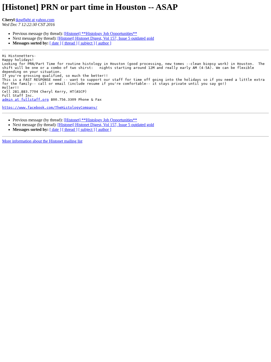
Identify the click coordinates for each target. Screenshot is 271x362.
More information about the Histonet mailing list (42, 141)
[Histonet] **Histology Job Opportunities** (100, 33)
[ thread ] (69, 43)
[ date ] (55, 43)
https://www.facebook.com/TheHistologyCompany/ (49, 107)
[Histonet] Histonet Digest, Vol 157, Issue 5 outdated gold (105, 38)
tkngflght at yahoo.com (35, 19)
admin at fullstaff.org (25, 99)
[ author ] (103, 43)
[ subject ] (86, 43)
